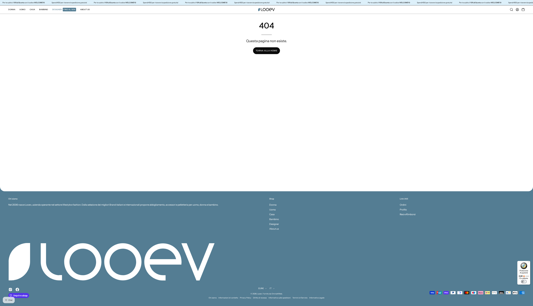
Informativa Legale (316, 298)
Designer (274, 223)
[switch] (524, 281)
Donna (272, 204)
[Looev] (266, 9)
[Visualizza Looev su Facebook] (17, 289)
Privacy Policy (245, 298)
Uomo (272, 209)
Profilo (403, 209)
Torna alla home (266, 50)
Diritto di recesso (260, 298)
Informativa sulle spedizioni (280, 298)
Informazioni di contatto (228, 298)
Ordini (403, 204)
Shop (271, 199)
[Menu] (528, 262)
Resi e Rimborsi (408, 214)
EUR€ (261, 288)
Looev (259, 294)
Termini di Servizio (299, 298)
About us (274, 228)
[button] (64, 9)
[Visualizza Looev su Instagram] (10, 289)
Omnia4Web (277, 294)
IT (271, 288)
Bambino (274, 219)
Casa (272, 214)
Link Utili (404, 199)
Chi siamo (213, 298)
